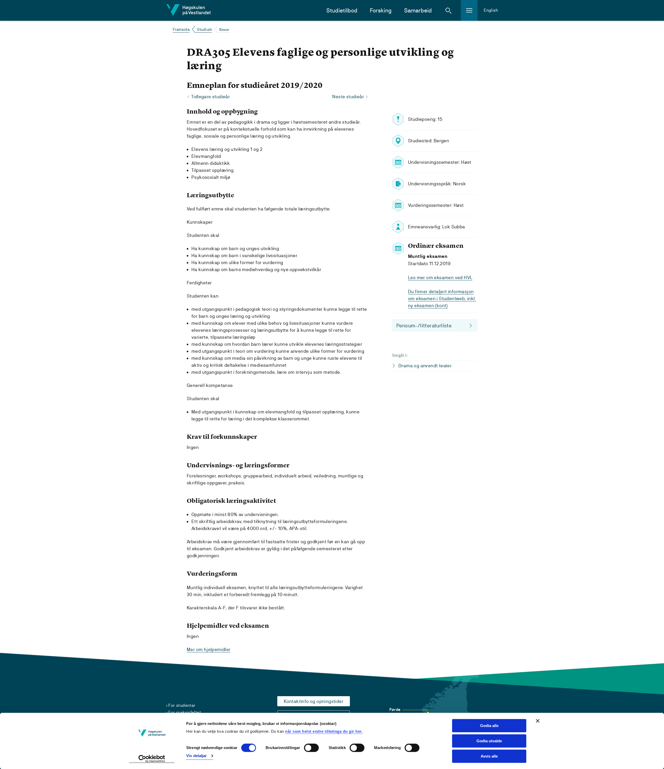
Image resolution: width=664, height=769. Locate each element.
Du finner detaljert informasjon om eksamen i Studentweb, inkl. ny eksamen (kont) (442, 298)
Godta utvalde (489, 741)
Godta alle (489, 725)
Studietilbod (341, 10)
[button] (448, 10)
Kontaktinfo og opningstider (313, 701)
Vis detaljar (196, 755)
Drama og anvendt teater (425, 365)
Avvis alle (489, 756)
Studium (204, 29)
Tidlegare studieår (210, 96)
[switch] (311, 748)
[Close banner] (538, 721)
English (491, 10)
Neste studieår (348, 96)
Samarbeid (418, 10)
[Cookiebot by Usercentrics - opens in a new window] (152, 759)
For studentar (181, 705)
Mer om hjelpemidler (209, 649)
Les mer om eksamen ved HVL (440, 277)
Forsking (381, 10)
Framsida (181, 29)
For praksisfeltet (184, 712)
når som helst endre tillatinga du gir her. (324, 731)
